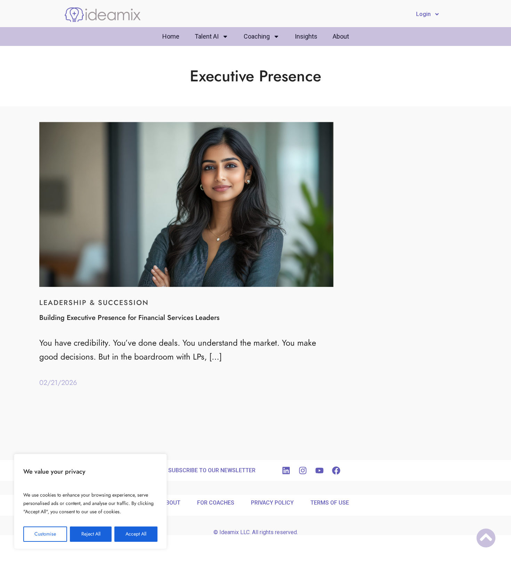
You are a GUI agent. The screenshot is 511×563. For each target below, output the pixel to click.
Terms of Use (329, 502)
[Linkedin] (286, 470)
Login (423, 14)
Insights (306, 36)
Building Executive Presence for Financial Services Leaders (129, 317)
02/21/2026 (58, 382)
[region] (90, 501)
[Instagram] (302, 470)
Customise (45, 534)
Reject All (90, 534)
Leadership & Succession (94, 302)
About (341, 36)
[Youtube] (319, 470)
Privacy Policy (272, 502)
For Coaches (215, 502)
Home (170, 36)
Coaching (257, 36)
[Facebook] (336, 470)
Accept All (135, 534)
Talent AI (207, 36)
